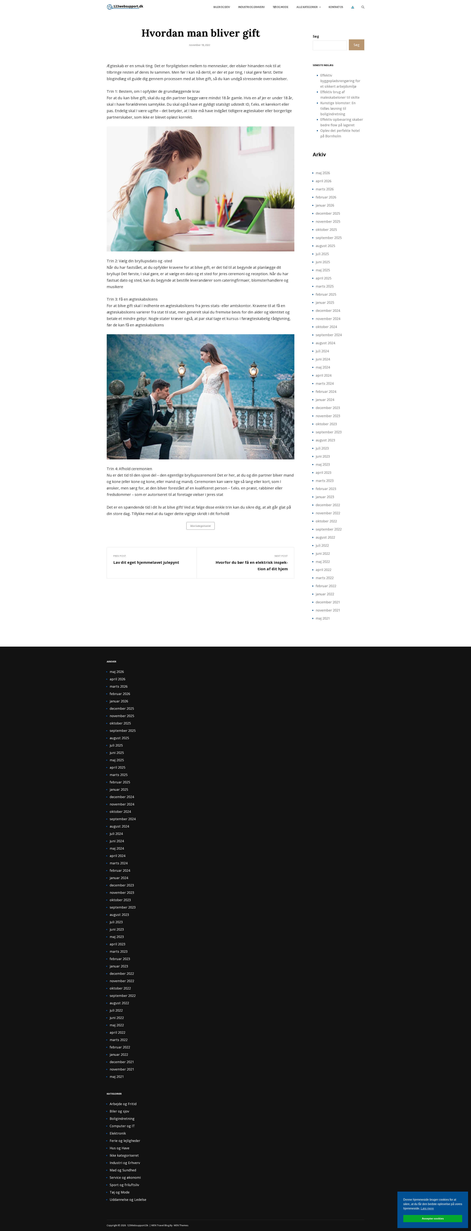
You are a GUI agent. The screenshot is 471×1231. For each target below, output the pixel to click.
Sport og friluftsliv (124, 1185)
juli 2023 (322, 448)
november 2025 (328, 221)
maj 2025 (323, 270)
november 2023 (328, 416)
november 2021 (328, 610)
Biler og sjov (221, 7)
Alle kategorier (307, 7)
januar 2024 (325, 399)
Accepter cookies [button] (433, 1218)
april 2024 (323, 375)
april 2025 (323, 278)
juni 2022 (323, 553)
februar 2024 (326, 391)
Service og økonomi (125, 1177)
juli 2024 (322, 351)
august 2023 (325, 440)
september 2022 (329, 529)
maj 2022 (323, 561)
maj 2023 (323, 464)
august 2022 (325, 537)
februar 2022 (326, 586)
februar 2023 (326, 488)
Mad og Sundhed (123, 1170)
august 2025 (325, 246)
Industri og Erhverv (251, 7)
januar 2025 (325, 302)
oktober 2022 (326, 521)
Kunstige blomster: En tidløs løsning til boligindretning (337, 108)
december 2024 (328, 310)
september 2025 (329, 237)
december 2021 (328, 602)
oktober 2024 (326, 326)
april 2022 (323, 569)
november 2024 (328, 318)
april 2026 (323, 181)
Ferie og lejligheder (125, 1140)
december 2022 (328, 505)
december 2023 (328, 407)
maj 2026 (323, 173)
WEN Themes (181, 1225)
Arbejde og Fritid (123, 1104)
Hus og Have (119, 1148)
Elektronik (118, 1133)
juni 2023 (323, 456)
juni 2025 (323, 262)
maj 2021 (323, 618)
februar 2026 (326, 197)
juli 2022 (322, 545)
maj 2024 (323, 367)
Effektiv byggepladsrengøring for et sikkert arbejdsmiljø (340, 81)
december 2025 (328, 213)
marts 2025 (325, 286)
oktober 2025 (326, 229)
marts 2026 (325, 189)
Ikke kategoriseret (200, 526)
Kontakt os (336, 7)
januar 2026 (325, 205)
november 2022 (328, 513)
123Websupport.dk (137, 1225)
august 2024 (325, 343)
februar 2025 (326, 294)
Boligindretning (122, 1118)
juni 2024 (323, 359)
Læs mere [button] (427, 1208)
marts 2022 (325, 578)
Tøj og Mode (280, 7)
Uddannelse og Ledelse (128, 1199)
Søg (316, 36)
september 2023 (329, 432)
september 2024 (329, 335)
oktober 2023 (326, 424)
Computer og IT (122, 1126)
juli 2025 (322, 254)
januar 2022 (325, 594)
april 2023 (323, 472)
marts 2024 (325, 383)
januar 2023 (325, 497)
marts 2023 (325, 480)
